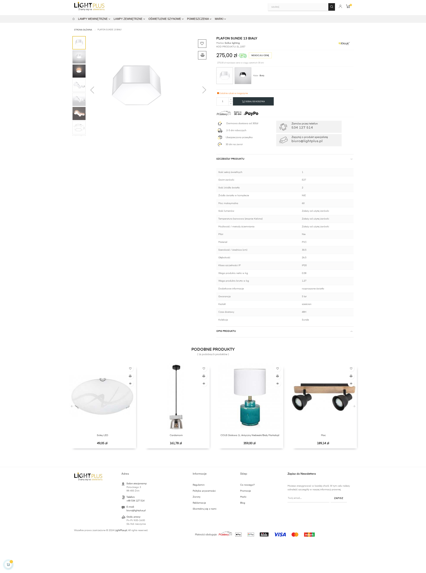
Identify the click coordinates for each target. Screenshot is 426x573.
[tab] (285, 159)
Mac (323, 435)
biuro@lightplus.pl (136, 510)
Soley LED (102, 435)
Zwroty (197, 497)
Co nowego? (247, 485)
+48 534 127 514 (135, 501)
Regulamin (199, 485)
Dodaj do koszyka (255, 101)
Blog (242, 503)
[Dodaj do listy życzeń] (202, 43)
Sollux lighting (232, 43)
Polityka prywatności (204, 491)
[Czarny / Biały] (243, 75)
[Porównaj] (202, 55)
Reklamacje (199, 503)
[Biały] (224, 75)
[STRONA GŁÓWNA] (73, 18)
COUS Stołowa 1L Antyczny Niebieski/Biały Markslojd (249, 435)
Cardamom (176, 435)
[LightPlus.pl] (256, 533)
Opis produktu (226, 331)
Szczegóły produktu (230, 159)
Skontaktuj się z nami (204, 509)
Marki (243, 497)
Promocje (245, 491)
